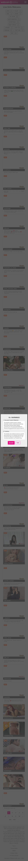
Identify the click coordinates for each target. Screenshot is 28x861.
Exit (18, 443)
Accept (11, 443)
